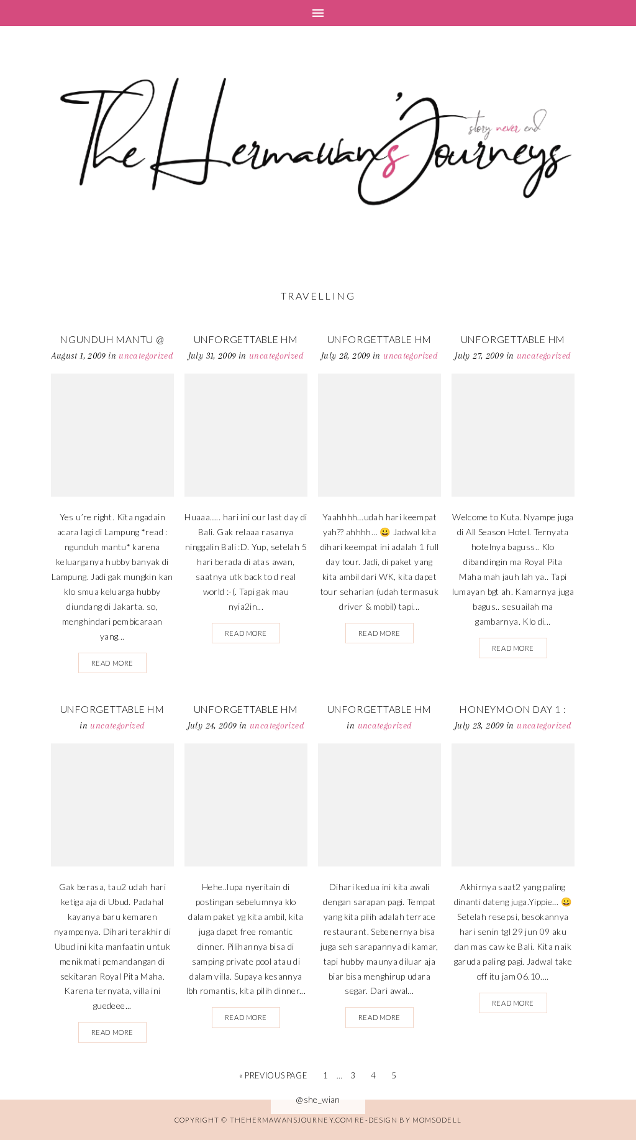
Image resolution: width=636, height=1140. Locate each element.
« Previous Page (273, 1075)
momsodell (436, 1120)
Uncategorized (146, 356)
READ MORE (112, 663)
